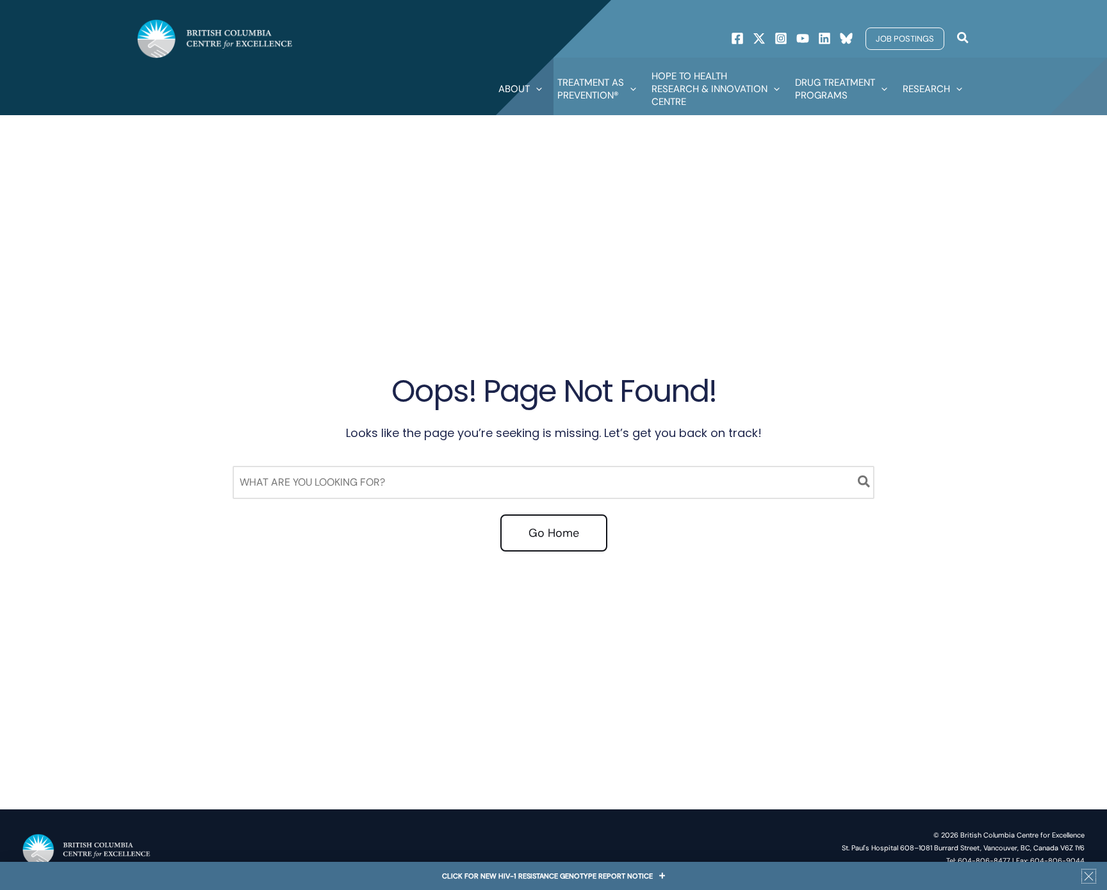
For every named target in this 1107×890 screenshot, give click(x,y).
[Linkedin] (824, 38)
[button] (904, 39)
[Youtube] (802, 38)
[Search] (864, 482)
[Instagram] (781, 38)
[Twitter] (759, 38)
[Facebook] (737, 38)
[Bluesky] (846, 38)
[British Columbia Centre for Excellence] (215, 38)
